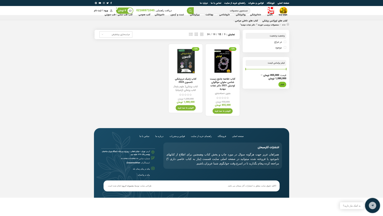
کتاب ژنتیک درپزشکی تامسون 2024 (185, 80)
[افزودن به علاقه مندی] (210, 64)
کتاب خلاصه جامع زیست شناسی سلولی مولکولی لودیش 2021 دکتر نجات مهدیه (222, 84)
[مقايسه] (210, 51)
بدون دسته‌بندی (223, 93)
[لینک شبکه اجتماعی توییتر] (108, 3)
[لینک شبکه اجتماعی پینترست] (96, 3)
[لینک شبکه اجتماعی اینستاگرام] (104, 3)
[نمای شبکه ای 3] (196, 34)
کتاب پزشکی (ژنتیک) (185, 90)
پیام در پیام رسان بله (141, 169)
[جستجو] (190, 10)
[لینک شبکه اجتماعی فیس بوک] (111, 3)
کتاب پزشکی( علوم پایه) (186, 86)
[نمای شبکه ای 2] (201, 34)
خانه (283, 24)
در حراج (278, 42)
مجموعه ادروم (128, 186)
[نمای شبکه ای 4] (191, 34)
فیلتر (282, 84)
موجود (279, 47)
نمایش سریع (210, 57)
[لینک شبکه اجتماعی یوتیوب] (100, 3)
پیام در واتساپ (144, 175)
